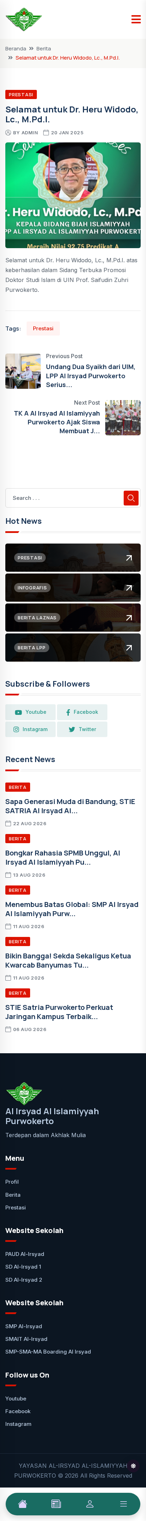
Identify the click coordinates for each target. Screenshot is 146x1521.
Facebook (86, 712)
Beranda (15, 48)
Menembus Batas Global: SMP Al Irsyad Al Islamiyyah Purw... (72, 909)
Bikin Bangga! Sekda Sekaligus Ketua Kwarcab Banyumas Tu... (68, 960)
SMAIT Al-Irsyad (26, 1339)
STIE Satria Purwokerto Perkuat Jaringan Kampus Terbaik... (59, 1011)
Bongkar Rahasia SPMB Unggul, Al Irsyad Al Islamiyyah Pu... (62, 857)
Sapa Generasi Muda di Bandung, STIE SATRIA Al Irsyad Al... (70, 806)
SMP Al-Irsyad (23, 1326)
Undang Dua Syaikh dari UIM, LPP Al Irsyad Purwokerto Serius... (90, 375)
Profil (12, 1181)
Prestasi (21, 94)
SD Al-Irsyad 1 (23, 1266)
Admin (30, 132)
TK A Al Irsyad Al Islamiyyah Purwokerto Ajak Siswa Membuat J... (57, 422)
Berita (43, 48)
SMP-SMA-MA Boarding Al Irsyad (48, 1351)
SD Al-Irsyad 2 (23, 1279)
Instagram (35, 729)
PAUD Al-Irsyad (24, 1254)
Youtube (36, 712)
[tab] (22, 1504)
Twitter (87, 729)
